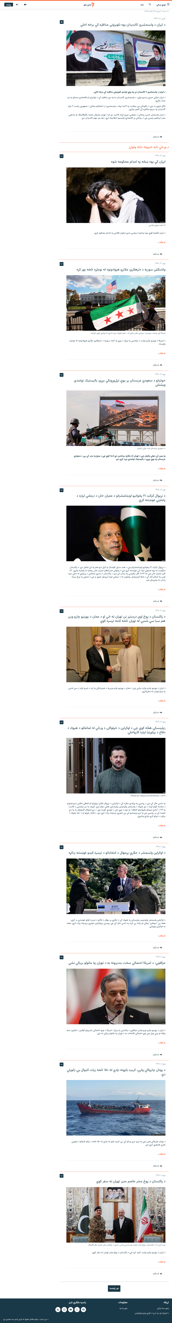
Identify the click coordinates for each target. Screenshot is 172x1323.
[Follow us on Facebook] (83, 1309)
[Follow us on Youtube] (70, 1309)
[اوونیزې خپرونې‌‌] (17, 5)
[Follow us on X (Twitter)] (77, 1309)
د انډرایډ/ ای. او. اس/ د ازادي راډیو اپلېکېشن (152, 1313)
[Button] (157, 137)
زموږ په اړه (123, 1308)
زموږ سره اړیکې (163, 1308)
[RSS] (57, 1309)
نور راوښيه (114, 1288)
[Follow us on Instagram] (64, 1309)
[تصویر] (25, 5)
